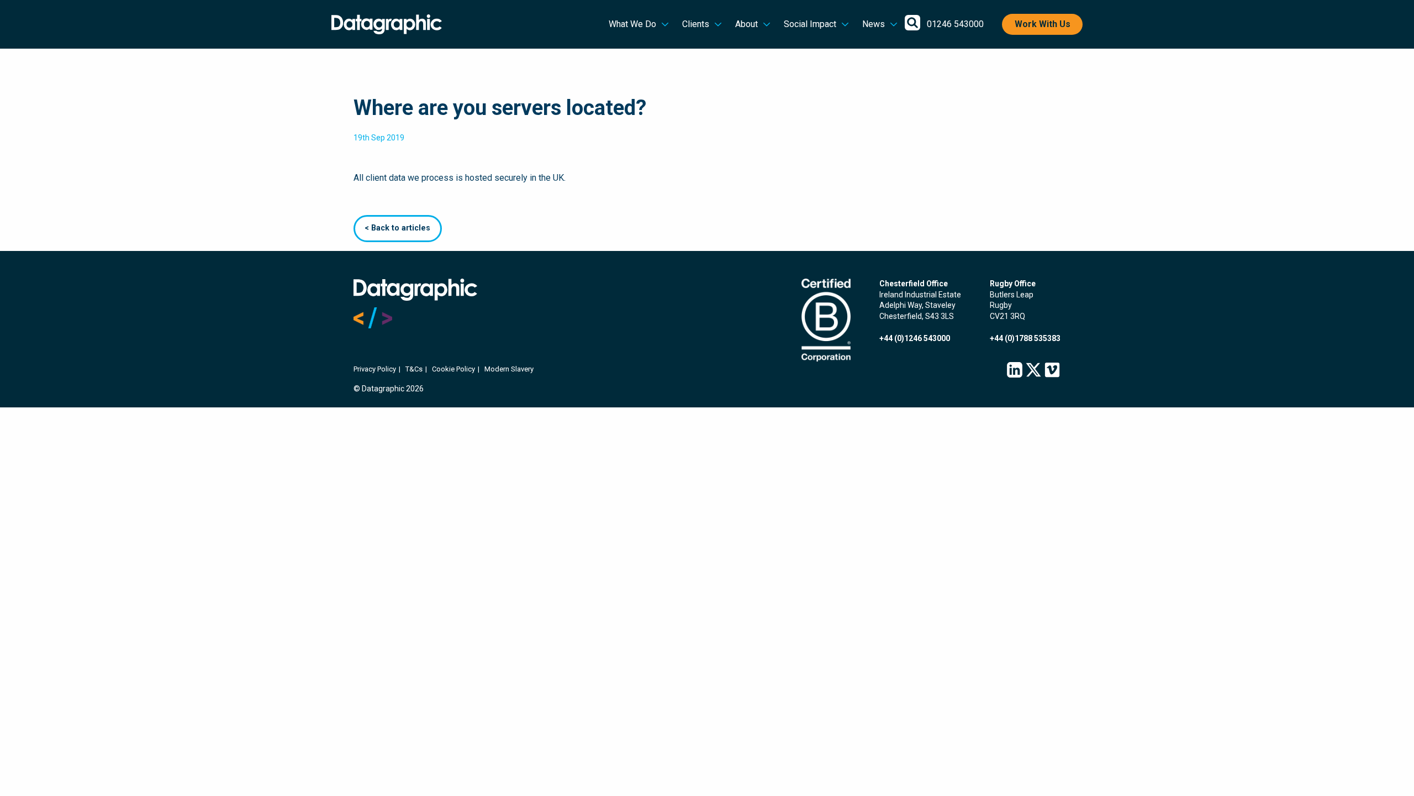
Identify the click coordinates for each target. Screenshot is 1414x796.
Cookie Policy (453, 369)
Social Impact (810, 24)
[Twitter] (1033, 370)
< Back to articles (397, 228)
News (873, 24)
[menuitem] (639, 24)
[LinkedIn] (1014, 370)
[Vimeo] (1052, 370)
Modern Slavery (509, 369)
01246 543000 (955, 24)
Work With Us (1042, 24)
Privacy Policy (375, 369)
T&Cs (414, 369)
